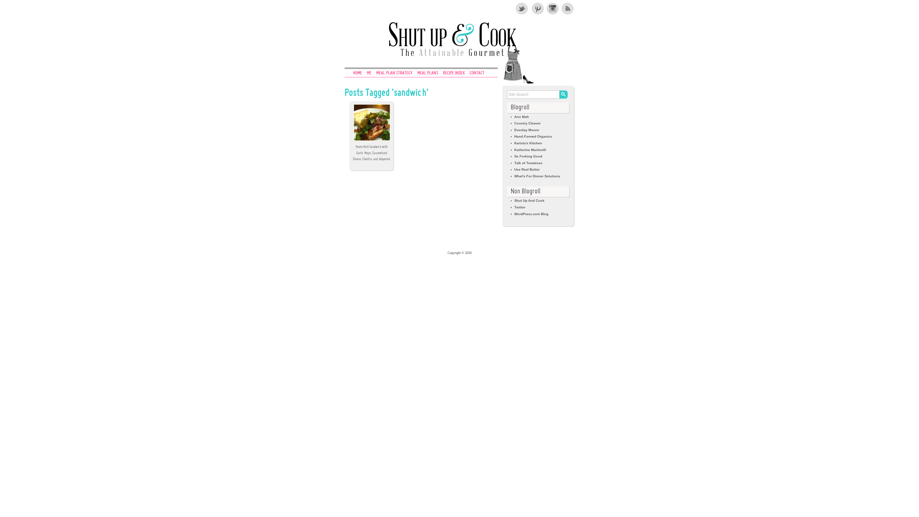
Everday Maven (526, 130)
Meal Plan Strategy (394, 73)
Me (369, 73)
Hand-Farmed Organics (533, 136)
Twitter (522, 8)
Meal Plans (427, 73)
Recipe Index (454, 73)
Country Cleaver (527, 123)
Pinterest (537, 8)
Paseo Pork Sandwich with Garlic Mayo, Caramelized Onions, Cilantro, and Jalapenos (371, 153)
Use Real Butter (527, 169)
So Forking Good (528, 156)
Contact (477, 73)
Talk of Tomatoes (528, 163)
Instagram (552, 8)
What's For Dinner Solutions (537, 176)
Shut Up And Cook (529, 200)
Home (357, 73)
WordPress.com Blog (531, 214)
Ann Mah (521, 117)
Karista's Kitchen (528, 143)
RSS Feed (567, 8)
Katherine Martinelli (530, 150)
